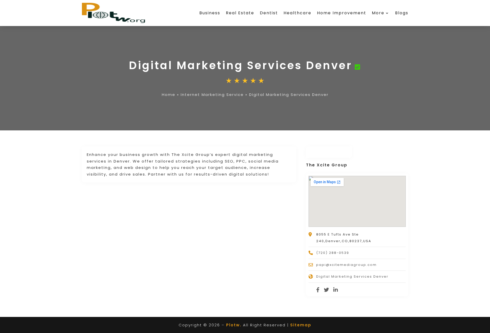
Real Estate (240, 13)
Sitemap (300, 325)
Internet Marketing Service (212, 94)
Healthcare (297, 13)
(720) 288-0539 (332, 252)
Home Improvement (341, 13)
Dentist (269, 13)
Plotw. (233, 325)
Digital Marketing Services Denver (352, 276)
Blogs (401, 13)
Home (168, 94)
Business (209, 13)
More (378, 13)
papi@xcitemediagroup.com (346, 264)
